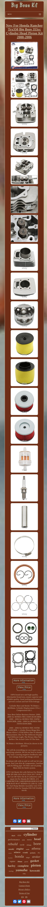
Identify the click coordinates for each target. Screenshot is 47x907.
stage (28, 857)
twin (23, 840)
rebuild (13, 844)
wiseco (17, 852)
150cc (24, 873)
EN (22, 897)
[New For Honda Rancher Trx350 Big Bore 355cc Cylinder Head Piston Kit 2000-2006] (24, 55)
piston (36, 865)
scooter (10, 853)
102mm (29, 845)
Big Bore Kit (24, 882)
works (27, 849)
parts (26, 862)
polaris (32, 853)
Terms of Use (24, 893)
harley (11, 865)
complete (23, 865)
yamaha (21, 870)
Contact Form (24, 886)
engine (20, 848)
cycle (22, 844)
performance (14, 839)
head (37, 839)
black (13, 836)
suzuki (11, 849)
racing (11, 871)
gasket (34, 861)
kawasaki (35, 870)
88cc (39, 853)
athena (36, 848)
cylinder (30, 834)
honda (19, 856)
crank (25, 852)
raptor (12, 861)
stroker (36, 856)
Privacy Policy (24, 889)
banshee (10, 858)
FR (26, 897)
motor (29, 840)
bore (37, 843)
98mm (20, 862)
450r (19, 835)
